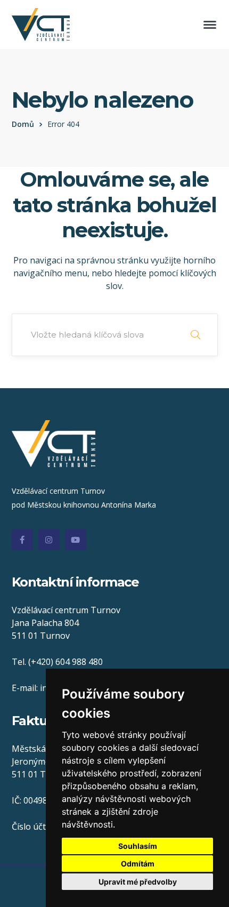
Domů (23, 124)
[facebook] (22, 539)
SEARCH (195, 335)
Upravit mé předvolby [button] (138, 881)
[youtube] (75, 539)
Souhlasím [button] (137, 845)
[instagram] (49, 539)
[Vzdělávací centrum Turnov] (41, 24)
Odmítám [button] (137, 863)
